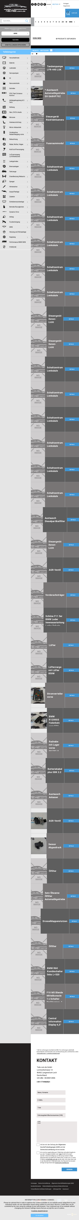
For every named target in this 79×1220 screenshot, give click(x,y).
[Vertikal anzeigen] (51, 50)
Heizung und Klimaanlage (17, 232)
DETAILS (72, 68)
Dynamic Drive (14, 212)
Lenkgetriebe (13, 161)
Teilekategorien (9, 52)
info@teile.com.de (51, 1159)
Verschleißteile (14, 58)
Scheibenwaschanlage (16, 202)
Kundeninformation (36, 1186)
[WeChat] (38, 4)
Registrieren (66, 6)
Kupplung (12, 237)
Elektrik (11, 63)
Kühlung (12, 107)
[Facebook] (32, 4)
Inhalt (39, 1121)
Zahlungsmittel (57, 1189)
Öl (10, 78)
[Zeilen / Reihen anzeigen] (54, 50)
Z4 (63, 22)
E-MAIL (40, 1100)
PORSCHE (12, 247)
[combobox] (55, 4)
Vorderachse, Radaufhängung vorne (16, 133)
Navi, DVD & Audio (15, 112)
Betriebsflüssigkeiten (16, 207)
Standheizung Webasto (17, 176)
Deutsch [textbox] (55, 4)
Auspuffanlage (14, 192)
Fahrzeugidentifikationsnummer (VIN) (50, 1115)
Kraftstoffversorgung (16, 149)
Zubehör (12, 197)
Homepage (34, 1183)
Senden (69, 1169)
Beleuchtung (13, 139)
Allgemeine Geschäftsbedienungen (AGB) (63, 1183)
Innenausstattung (15, 122)
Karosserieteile (14, 83)
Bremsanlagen (14, 166)
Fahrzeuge (12, 171)
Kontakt (49, 4)
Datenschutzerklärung (47, 1149)
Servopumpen (13, 73)
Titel (39, 1108)
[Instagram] (41, 4)
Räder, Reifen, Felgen (16, 144)
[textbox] (15, 33)
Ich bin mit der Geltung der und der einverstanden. (53, 1147)
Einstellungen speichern (15, 45)
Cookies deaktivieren (39, 1211)
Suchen (27, 21)
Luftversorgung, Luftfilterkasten (14, 155)
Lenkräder (12, 68)
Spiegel (11, 181)
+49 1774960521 (43, 1082)
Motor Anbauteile (15, 127)
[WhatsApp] (35, 4)
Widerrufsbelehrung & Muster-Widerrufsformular (55, 1186)
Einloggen (66, 3)
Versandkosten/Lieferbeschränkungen (41, 1189)
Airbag (11, 217)
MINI (70, 22)
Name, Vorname (43, 1092)
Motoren (12, 117)
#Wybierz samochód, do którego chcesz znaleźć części (15, 29)
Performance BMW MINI (17, 242)
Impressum (66, 1189)
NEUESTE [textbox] (36, 50)
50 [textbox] (32, 54)
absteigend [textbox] (44, 50)
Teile (60, 1154)
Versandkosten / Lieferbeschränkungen (48, 1053)
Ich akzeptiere (39, 1215)
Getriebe (12, 88)
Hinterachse (13, 187)
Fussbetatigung (14, 222)
